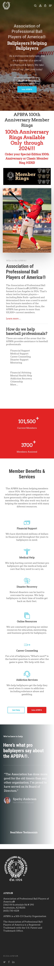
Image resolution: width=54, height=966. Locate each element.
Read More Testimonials (24, 832)
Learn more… (13, 318)
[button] (50, 5)
